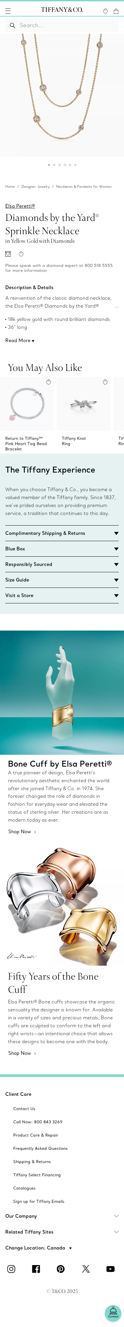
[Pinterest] (62, 1269)
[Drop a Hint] (8, 254)
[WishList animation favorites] (105, 11)
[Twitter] (87, 1269)
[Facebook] (37, 1269)
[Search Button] (13, 25)
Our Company (21, 1216)
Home (10, 186)
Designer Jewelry (35, 186)
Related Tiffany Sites (29, 1232)
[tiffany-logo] (62, 11)
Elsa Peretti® (20, 206)
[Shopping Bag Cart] (116, 11)
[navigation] (8, 11)
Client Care (18, 1094)
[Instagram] (12, 1269)
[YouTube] (111, 1269)
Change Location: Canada (35, 1248)
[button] (8, 11)
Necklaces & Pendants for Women (84, 186)
